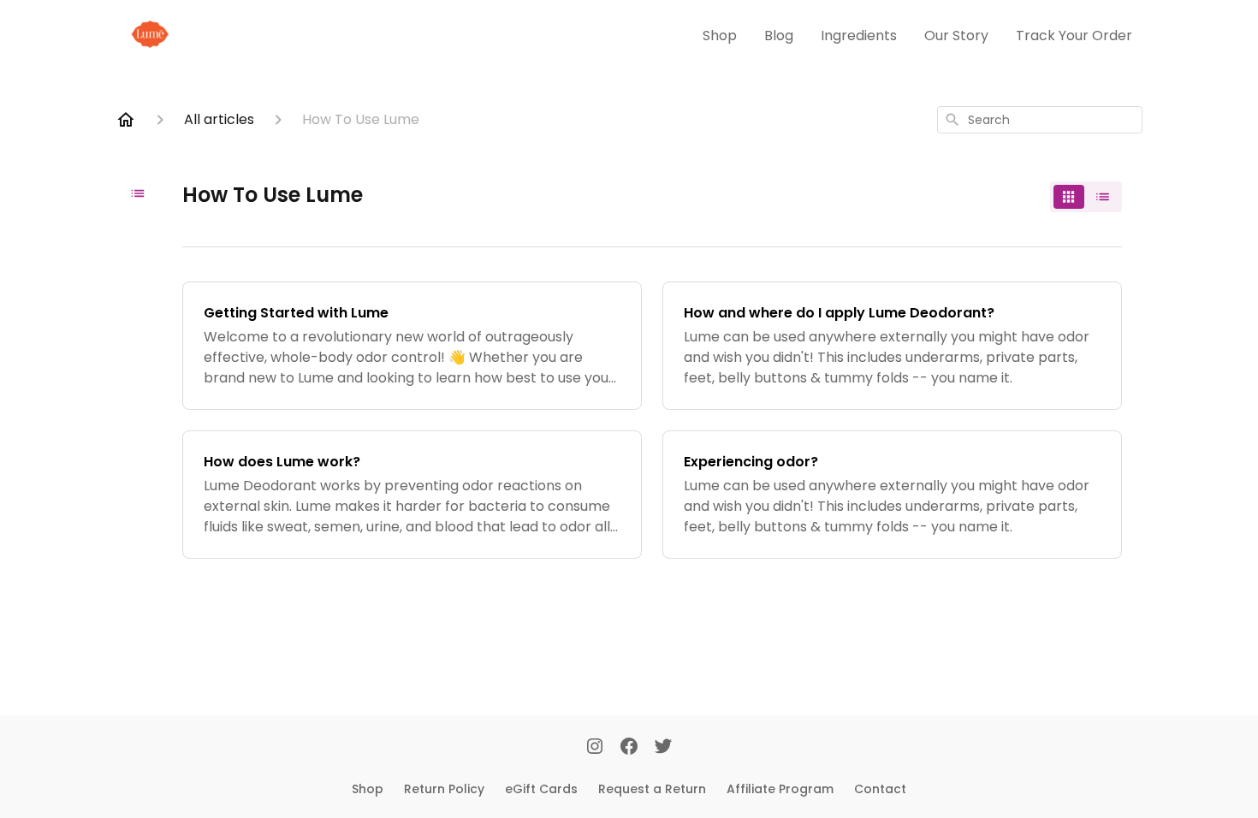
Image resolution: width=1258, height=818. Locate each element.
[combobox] (1039, 119)
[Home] (126, 120)
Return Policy (444, 788)
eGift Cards (541, 788)
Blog (778, 35)
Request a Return (652, 788)
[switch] (1086, 196)
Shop (720, 35)
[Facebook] (629, 748)
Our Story (956, 35)
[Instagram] (594, 748)
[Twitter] (663, 748)
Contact (880, 788)
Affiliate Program (780, 788)
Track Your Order (1074, 35)
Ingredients (859, 35)
